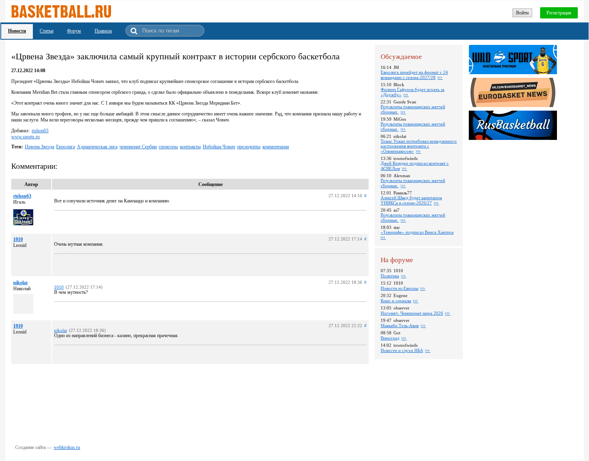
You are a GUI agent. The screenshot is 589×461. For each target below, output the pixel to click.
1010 (18, 239)
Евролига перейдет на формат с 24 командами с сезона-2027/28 (414, 75)
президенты (248, 147)
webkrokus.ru (67, 447)
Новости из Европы (399, 288)
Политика (390, 275)
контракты (190, 147)
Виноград (390, 338)
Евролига (65, 147)
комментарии (275, 147)
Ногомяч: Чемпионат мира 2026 (412, 313)
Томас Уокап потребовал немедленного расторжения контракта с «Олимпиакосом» (419, 146)
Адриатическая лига (97, 147)
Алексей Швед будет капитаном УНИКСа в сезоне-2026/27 (411, 200)
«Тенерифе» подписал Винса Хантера (417, 232)
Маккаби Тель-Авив (400, 325)
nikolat (20, 282)
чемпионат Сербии (138, 147)
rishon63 (40, 130)
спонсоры (168, 147)
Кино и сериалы (396, 300)
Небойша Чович (219, 147)
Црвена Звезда (39, 147)
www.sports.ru (25, 137)
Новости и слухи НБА (402, 350)
